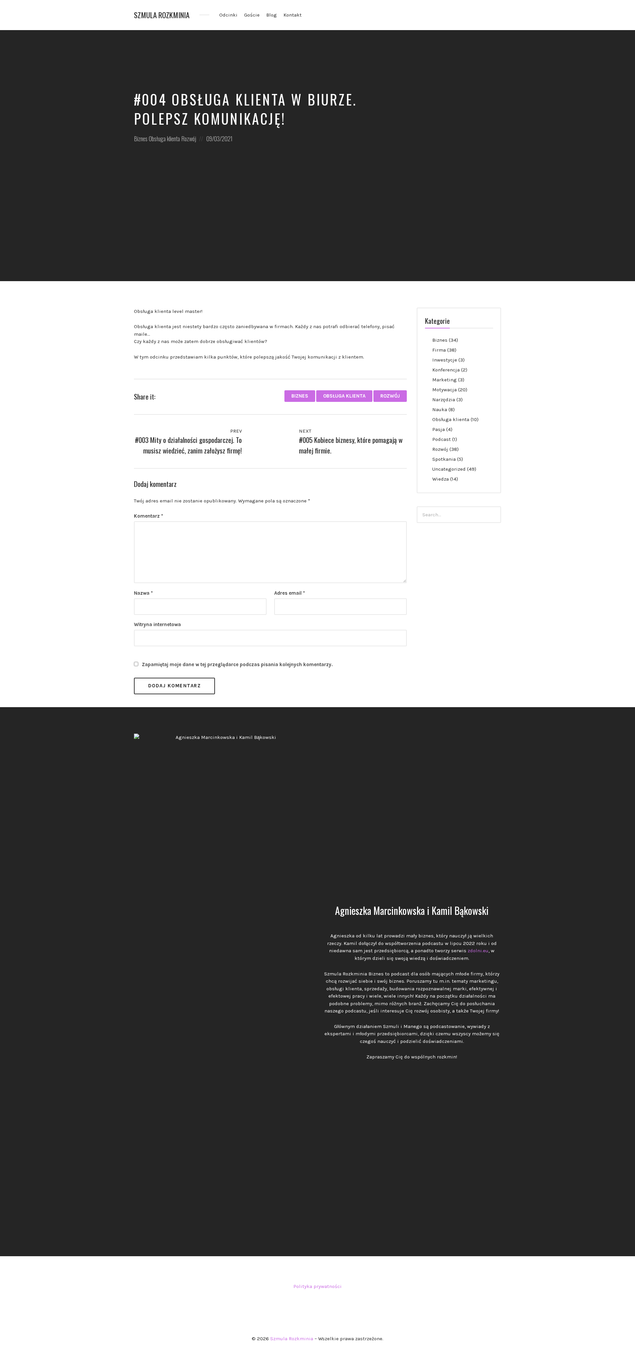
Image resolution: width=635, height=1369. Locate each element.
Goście (252, 15)
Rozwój (188, 138)
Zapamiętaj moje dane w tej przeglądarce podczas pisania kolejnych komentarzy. (237, 664)
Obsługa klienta (164, 138)
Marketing (444, 380)
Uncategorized (449, 469)
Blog (271, 15)
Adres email (289, 593)
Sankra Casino (317, 1303)
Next (306, 431)
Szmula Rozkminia (162, 15)
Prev (235, 431)
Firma (439, 350)
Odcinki (228, 15)
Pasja (438, 429)
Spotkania (444, 459)
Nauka (439, 409)
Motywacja (444, 390)
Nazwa (143, 593)
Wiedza (440, 479)
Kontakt (292, 15)
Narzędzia (443, 400)
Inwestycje (444, 360)
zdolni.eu (478, 951)
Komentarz (148, 516)
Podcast (441, 439)
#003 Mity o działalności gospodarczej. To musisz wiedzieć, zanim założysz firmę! (188, 445)
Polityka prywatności (317, 1286)
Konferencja (446, 370)
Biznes (141, 138)
